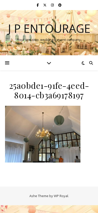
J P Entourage (49, 28)
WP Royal (61, 196)
